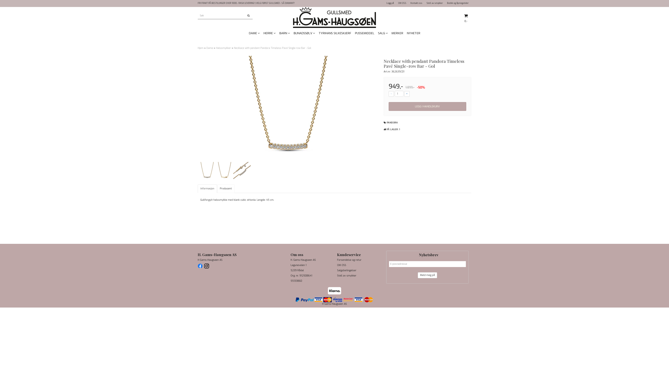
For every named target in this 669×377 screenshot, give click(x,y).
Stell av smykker (434, 3)
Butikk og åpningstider (458, 3)
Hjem (200, 48)
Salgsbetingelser (346, 270)
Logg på (390, 3)
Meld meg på (427, 275)
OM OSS (402, 3)
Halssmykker (223, 48)
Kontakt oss (416, 3)
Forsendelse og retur (349, 260)
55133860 (296, 281)
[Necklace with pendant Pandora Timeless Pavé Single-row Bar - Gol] (288, 108)
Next (382, 108)
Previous (193, 108)
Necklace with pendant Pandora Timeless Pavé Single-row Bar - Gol (272, 48)
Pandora (392, 122)
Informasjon (207, 188)
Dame (209, 48)
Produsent (226, 188)
